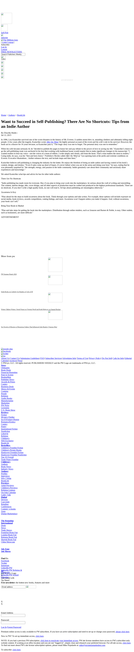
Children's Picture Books (11, 450)
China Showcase (8, 542)
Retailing (5, 504)
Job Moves (6, 551)
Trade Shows (6, 530)
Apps (3, 511)
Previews (5, 483)
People (4, 394)
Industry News (7, 469)
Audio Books (6, 398)
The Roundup (7, 521)
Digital (4, 497)
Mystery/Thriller (8, 417)
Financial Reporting (9, 372)
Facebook (5, 561)
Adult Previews (7, 485)
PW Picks (5, 405)
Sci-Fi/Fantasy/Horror (10, 419)
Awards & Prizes (8, 382)
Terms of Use (82, 358)
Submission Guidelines (29, 358)
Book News (6, 466)
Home (3, 115)
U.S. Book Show (8, 410)
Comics (4, 384)
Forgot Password (14, 627)
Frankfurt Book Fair (9, 532)
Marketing (5, 403)
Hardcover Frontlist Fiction (12, 452)
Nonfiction (5, 431)
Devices (4, 499)
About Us (5, 358)
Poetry (3, 426)
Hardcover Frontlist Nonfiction (14, 455)
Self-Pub (4, 33)
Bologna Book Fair (9, 537)
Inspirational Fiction (9, 429)
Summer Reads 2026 (9, 274)
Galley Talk (6, 495)
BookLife (21, 115)
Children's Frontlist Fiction (12, 448)
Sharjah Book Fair (8, 539)
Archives (13, 361)
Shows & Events (8, 389)
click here (40, 636)
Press (20, 361)
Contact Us (14, 358)
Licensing (5, 408)
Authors (11, 115)
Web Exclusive (7, 441)
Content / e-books (8, 509)
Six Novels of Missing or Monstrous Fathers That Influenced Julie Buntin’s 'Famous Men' (29, 327)
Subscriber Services (53, 358)
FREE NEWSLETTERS (11, 52)
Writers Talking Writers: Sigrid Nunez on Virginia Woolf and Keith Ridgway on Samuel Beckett (30, 309)
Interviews (5, 476)
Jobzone (4, 37)
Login (4, 42)
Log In (4, 47)
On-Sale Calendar (8, 492)
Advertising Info (69, 358)
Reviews (4, 412)
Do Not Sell (107, 358)
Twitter (4, 563)
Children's (5, 438)
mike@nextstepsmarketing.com (92, 645)
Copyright (5, 502)
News (3, 365)
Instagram (5, 565)
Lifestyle (4, 434)
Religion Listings (8, 490)
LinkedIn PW (6, 568)
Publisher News (7, 379)
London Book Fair (8, 535)
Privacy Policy (95, 358)
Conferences (6, 507)
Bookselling (6, 377)
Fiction (4, 415)
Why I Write (6, 478)
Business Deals (7, 386)
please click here (122, 632)
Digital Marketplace (9, 514)
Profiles (4, 474)
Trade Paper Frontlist (9, 459)
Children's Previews (9, 488)
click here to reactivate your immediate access (59, 640)
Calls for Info (118, 358)
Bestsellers (5, 445)
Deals (3, 525)
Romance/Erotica (8, 422)
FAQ (42, 358)
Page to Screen (7, 375)
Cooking (4, 391)
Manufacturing (7, 401)
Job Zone (5, 549)
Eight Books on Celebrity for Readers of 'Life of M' (17, 292)
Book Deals (6, 370)
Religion (4, 396)
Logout (10, 42)
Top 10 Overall (7, 457)
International (7, 523)
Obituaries (5, 368)
